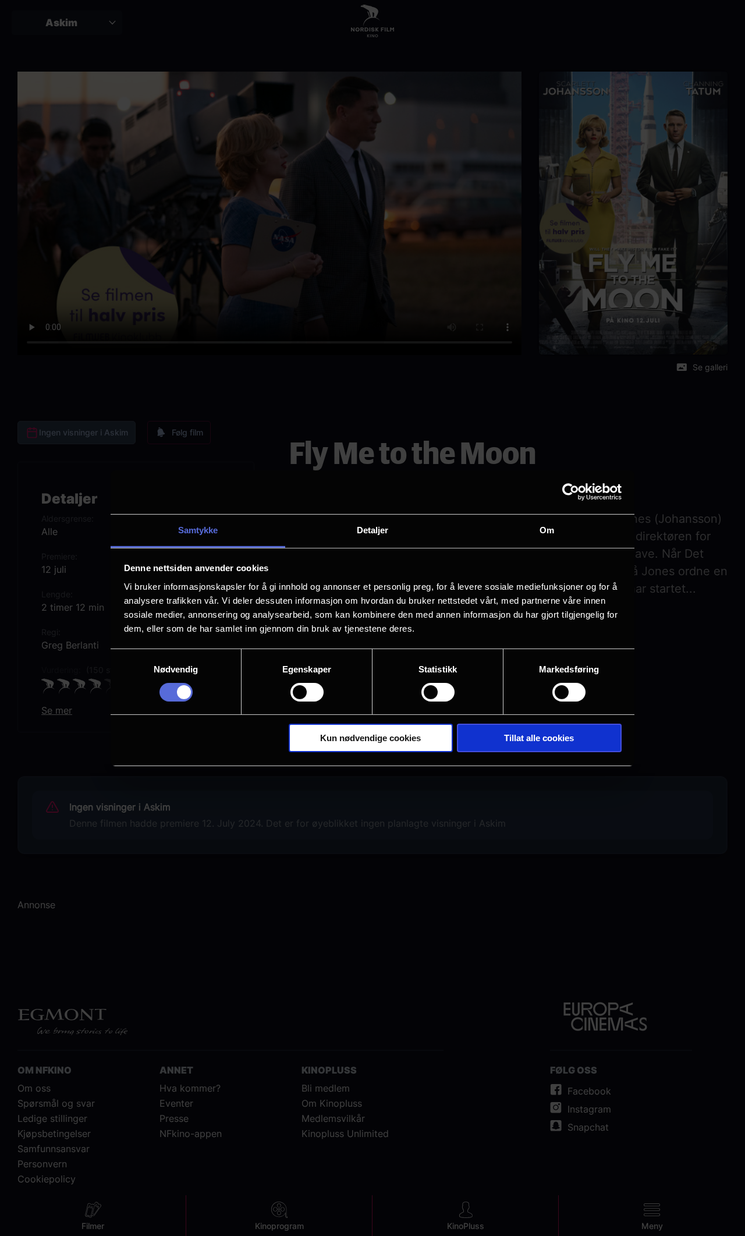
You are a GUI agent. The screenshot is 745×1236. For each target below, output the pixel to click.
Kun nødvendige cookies (370, 738)
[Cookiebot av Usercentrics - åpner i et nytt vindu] (571, 492)
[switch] (307, 692)
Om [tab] (547, 529)
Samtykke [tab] (198, 529)
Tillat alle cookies (539, 738)
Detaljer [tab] (373, 529)
